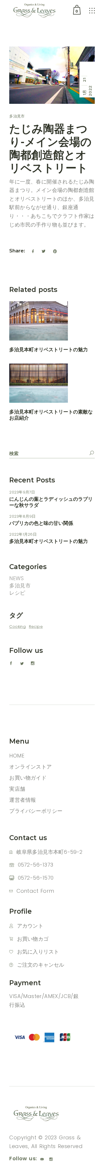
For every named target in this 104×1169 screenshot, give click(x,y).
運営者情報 (22, 799)
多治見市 (17, 116)
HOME (16, 755)
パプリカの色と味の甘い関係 (41, 523)
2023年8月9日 (22, 516)
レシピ (17, 592)
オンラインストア (30, 766)
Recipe (36, 626)
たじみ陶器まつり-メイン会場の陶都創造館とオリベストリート (50, 148)
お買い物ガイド (28, 777)
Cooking (17, 626)
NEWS (16, 578)
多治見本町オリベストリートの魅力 (48, 349)
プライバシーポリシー (35, 811)
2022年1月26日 (23, 534)
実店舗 (17, 788)
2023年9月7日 (22, 492)
